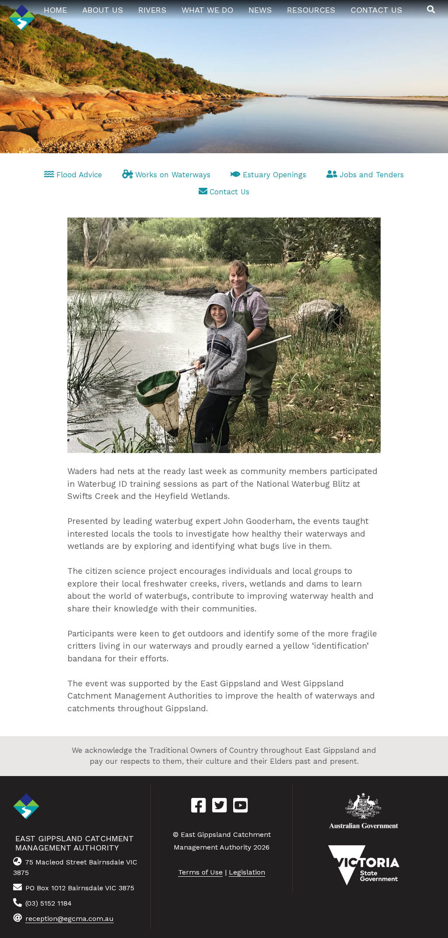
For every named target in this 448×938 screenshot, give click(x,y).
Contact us (376, 9)
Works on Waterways (172, 174)
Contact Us (229, 191)
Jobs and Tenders (372, 174)
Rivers (152, 9)
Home (55, 9)
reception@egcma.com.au (69, 918)
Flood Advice (79, 174)
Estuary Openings (274, 174)
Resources (311, 9)
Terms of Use (200, 872)
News (260, 9)
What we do (207, 9)
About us (102, 9)
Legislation (247, 872)
